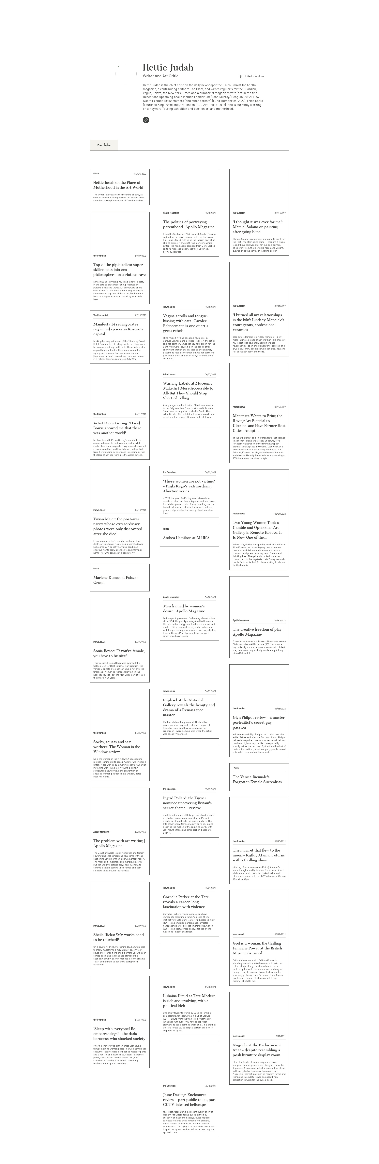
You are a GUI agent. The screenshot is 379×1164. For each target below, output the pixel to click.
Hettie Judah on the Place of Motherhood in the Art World (118, 185)
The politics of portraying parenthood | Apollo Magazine (188, 224)
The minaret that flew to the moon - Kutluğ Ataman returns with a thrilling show (259, 855)
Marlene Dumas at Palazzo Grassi (116, 580)
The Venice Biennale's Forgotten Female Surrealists (257, 779)
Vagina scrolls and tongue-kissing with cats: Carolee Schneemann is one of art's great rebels (186, 323)
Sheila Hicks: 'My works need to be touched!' (118, 937)
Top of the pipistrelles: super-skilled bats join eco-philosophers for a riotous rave (119, 269)
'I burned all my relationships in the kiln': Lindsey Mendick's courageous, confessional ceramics (258, 322)
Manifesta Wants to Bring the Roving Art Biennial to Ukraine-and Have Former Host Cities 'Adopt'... (259, 423)
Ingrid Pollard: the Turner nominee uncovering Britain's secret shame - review (187, 802)
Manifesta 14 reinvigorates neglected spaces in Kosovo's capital (118, 329)
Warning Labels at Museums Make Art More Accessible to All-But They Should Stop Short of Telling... (188, 391)
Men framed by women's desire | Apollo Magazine (184, 608)
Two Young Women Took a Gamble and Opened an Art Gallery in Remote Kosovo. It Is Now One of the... (257, 530)
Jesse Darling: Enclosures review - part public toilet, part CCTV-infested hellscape (189, 1099)
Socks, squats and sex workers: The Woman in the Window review (116, 746)
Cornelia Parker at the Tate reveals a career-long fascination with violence (186, 901)
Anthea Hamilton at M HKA (186, 537)
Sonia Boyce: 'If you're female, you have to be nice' (119, 653)
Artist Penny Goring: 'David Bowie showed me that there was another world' (117, 427)
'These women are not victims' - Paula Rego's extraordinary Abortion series (189, 486)
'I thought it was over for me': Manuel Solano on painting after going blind (258, 226)
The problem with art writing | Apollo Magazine (119, 843)
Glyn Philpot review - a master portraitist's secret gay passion (259, 722)
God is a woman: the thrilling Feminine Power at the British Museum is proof (257, 948)
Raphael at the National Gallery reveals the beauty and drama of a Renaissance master (189, 707)
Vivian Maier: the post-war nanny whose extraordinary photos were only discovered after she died (117, 526)
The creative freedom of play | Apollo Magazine (258, 632)
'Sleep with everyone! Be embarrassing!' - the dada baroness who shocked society (119, 1033)
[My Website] (147, 120)
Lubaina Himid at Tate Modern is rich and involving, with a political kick (189, 1000)
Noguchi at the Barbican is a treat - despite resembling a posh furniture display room (257, 1049)
